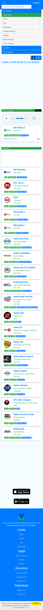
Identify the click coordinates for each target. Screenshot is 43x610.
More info (28, 607)
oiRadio (36, 3)
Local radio (7, 15)
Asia (4, 23)
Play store (21, 594)
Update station (21, 577)
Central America (9, 31)
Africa (5, 19)
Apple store (21, 590)
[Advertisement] (21, 86)
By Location (7, 11)
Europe (5, 35)
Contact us (21, 581)
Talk (21, 543)
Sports (21, 539)
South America (8, 44)
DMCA (21, 564)
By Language (8, 52)
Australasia (7, 27)
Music (21, 535)
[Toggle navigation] (4, 3)
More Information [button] (10, 139)
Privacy (21, 560)
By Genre (6, 48)
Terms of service (21, 556)
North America (8, 39)
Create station (21, 573)
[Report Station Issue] (39, 138)
